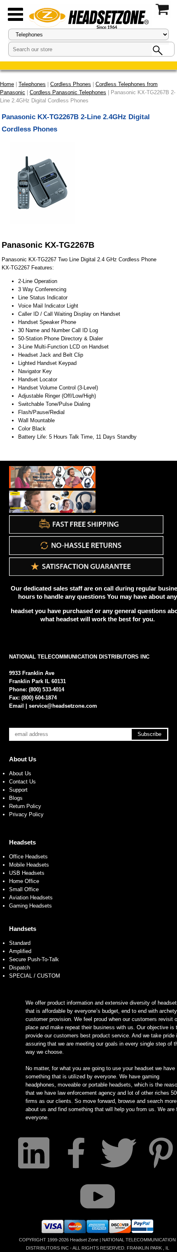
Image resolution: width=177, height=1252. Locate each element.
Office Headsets (28, 857)
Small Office (24, 889)
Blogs (16, 798)
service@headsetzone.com (63, 706)
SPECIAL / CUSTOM (34, 976)
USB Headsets (26, 873)
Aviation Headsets (31, 897)
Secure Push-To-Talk (34, 959)
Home (7, 84)
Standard (19, 943)
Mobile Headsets (29, 865)
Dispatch (19, 967)
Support (18, 790)
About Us (22, 759)
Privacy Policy (26, 814)
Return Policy (25, 806)
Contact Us (22, 782)
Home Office (24, 881)
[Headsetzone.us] (88, 17)
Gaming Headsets (30, 906)
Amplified (20, 951)
